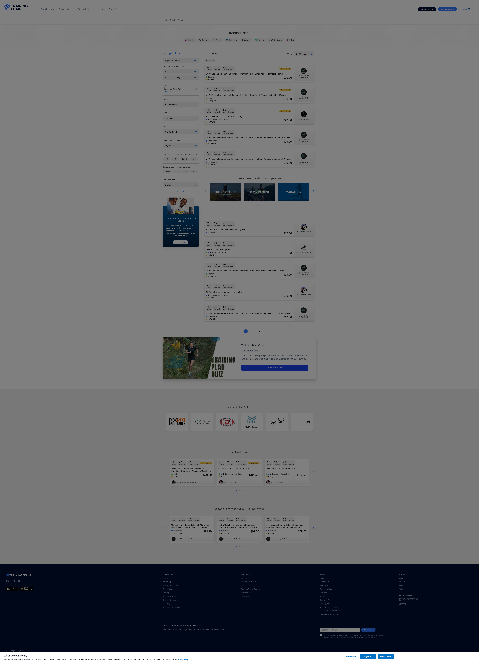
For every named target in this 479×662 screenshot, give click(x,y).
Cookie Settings (350, 656)
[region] (239, 657)
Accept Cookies (386, 656)
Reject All (367, 656)
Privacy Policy (183, 659)
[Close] (475, 656)
